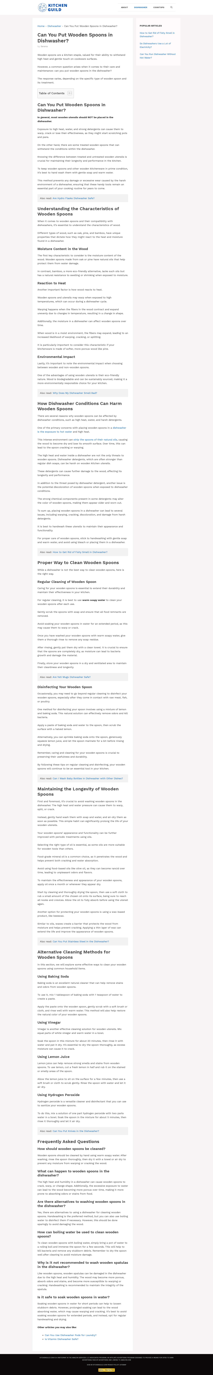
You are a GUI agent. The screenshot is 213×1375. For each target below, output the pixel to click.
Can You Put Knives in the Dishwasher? (76, 1131)
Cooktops (158, 7)
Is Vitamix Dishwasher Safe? (61, 1339)
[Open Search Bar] (171, 7)
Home (40, 26)
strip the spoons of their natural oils (95, 439)
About (124, 7)
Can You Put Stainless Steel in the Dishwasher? (81, 941)
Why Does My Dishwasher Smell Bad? (75, 392)
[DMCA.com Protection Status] (106, 1371)
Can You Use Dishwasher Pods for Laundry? (71, 1335)
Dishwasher (140, 7)
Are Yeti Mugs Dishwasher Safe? (72, 677)
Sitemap (123, 1365)
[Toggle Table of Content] (68, 93)
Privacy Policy (113, 1365)
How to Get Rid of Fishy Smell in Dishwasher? (80, 552)
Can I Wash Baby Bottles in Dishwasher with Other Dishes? (88, 778)
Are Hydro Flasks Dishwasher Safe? (74, 198)
